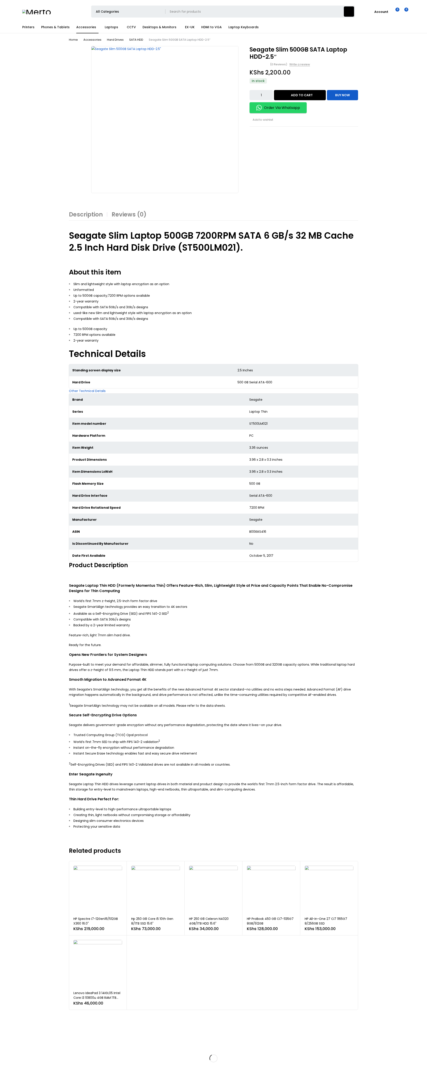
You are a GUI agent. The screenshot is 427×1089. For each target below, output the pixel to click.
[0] (403, 11)
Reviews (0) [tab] (129, 214)
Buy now (342, 95)
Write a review (299, 64)
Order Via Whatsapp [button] (282, 107)
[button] (87, 391)
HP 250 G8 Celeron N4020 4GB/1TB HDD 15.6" (209, 921)
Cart (303, 1051)
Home (73, 40)
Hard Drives (115, 40)
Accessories (92, 40)
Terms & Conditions (186, 1069)
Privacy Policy (182, 1043)
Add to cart (302, 95)
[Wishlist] (395, 11)
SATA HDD (136, 40)
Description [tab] (86, 214)
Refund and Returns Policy (190, 1051)
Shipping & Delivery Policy (189, 1060)
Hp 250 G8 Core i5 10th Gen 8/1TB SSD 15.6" (152, 921)
